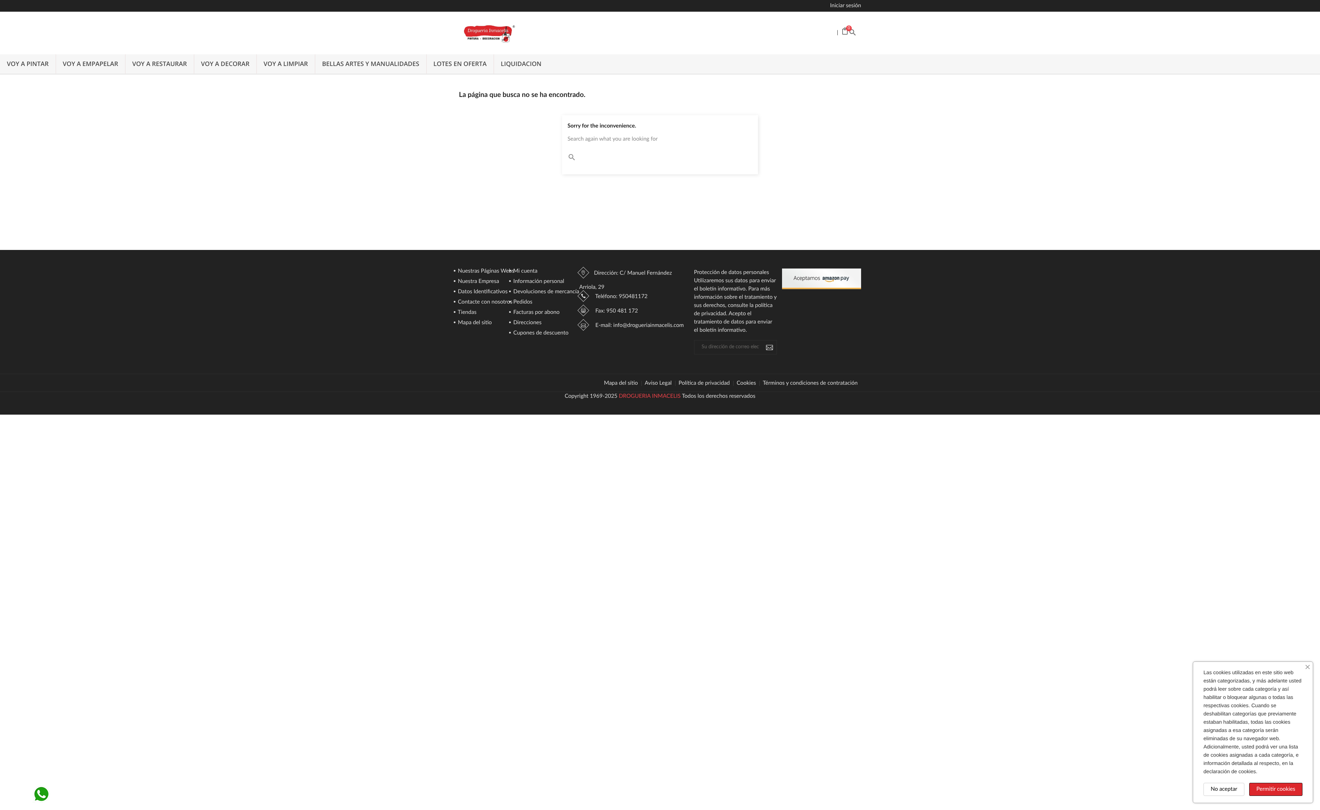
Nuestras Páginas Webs (485, 271)
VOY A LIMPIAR (286, 64)
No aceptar (1224, 789)
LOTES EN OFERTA (460, 64)
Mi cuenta (524, 271)
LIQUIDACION (521, 64)
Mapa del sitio (474, 323)
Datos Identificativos (482, 292)
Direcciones (526, 323)
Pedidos (522, 302)
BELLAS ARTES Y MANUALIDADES (370, 64)
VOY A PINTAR (28, 64)
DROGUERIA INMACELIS (650, 396)
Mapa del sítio (621, 383)
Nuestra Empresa (477, 281)
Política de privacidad (704, 383)
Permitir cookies (1275, 789)
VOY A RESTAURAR (159, 64)
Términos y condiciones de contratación (810, 383)
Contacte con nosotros (484, 302)
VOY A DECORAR (225, 64)
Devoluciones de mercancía (545, 292)
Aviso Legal (658, 383)
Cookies (746, 383)
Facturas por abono (536, 312)
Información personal (538, 281)
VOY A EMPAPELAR (90, 64)
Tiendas (466, 312)
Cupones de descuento (540, 333)
